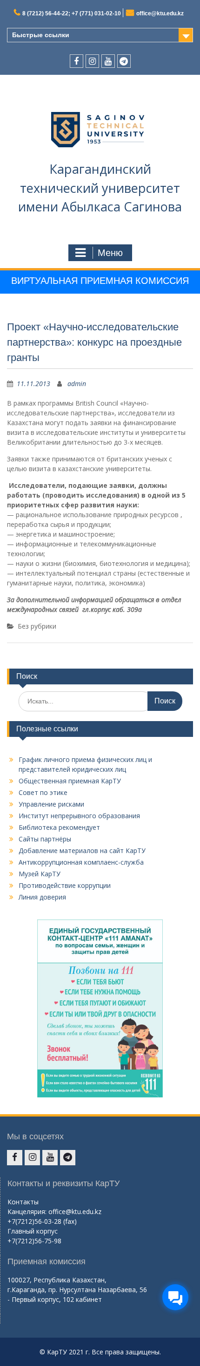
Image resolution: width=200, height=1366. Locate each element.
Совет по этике (43, 792)
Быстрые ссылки (40, 35)
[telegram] (124, 61)
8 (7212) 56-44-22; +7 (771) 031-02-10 (71, 13)
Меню (110, 253)
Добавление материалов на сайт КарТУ (82, 850)
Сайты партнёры (45, 838)
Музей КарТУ (39, 873)
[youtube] (108, 61)
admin (76, 383)
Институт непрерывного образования (79, 815)
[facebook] (76, 61)
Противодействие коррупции (65, 885)
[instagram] (92, 61)
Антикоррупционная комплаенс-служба (81, 862)
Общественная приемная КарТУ (70, 780)
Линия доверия (42, 897)
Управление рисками (51, 804)
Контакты (23, 1201)
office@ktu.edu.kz (160, 13)
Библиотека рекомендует (59, 827)
